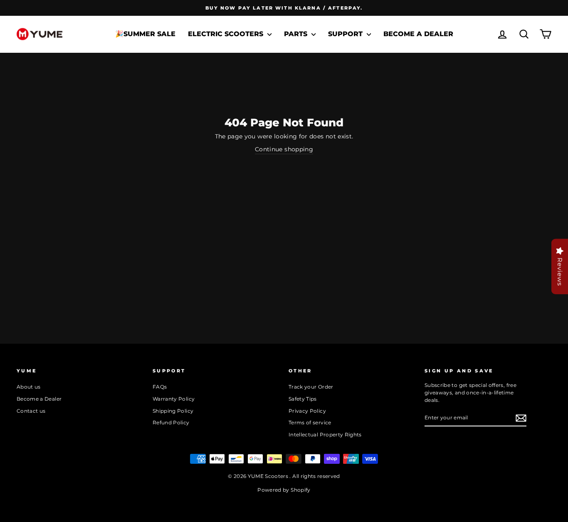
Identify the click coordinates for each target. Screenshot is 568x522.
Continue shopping (284, 149)
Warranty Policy (174, 399)
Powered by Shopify (283, 490)
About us (29, 387)
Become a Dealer (418, 34)
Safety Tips (303, 399)
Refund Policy (171, 422)
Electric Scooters (226, 34)
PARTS (296, 34)
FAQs (160, 387)
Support (346, 34)
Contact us (31, 411)
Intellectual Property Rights (325, 434)
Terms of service (310, 422)
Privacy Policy (307, 411)
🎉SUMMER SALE (145, 34)
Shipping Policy (173, 411)
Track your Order (311, 387)
